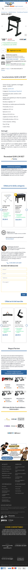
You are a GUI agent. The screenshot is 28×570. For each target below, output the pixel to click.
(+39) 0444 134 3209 (14, 263)
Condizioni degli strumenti (18, 477)
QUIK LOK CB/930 (5, 322)
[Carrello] (25, 4)
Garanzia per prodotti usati (19, 471)
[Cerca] (3, 9)
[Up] (6, 49)
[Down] (6, 51)
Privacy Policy (5, 488)
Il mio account (18, 486)
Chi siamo (4, 486)
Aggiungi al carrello (14, 50)
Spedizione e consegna (7, 473)
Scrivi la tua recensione (14, 166)
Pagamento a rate (6, 475)
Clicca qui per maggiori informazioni (14, 373)
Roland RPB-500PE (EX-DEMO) (18, 207)
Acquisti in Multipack (6, 477)
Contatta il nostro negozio (5, 495)
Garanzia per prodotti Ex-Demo (20, 474)
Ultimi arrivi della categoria (14, 186)
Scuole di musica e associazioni (6, 491)
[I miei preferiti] (18, 4)
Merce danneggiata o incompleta (19, 481)
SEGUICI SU (20, 557)
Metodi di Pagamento (6, 469)
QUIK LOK (11, 88)
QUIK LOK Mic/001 (18, 322)
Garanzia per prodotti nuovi (19, 467)
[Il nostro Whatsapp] (7, 552)
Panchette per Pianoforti (15, 91)
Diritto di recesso (5, 471)
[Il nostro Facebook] (21, 552)
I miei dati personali (19, 493)
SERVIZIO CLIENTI (20, 544)
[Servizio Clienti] (21, 539)
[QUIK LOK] (23, 39)
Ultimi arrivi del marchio (14, 301)
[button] (1, 210)
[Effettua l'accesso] (22, 4)
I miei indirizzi (18, 491)
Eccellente (14, 6)
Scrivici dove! (10, 239)
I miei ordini (17, 488)
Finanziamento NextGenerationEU (6, 500)
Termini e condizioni (6, 466)
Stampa (3, 70)
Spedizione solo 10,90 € (9, 44)
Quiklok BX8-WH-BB (6, 206)
